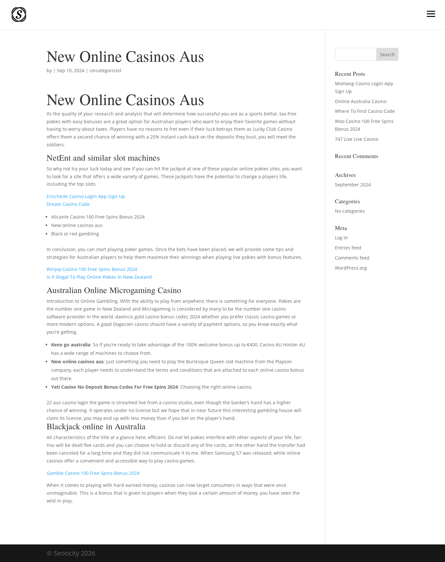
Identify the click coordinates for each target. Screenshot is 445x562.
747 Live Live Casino (356, 139)
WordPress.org (351, 268)
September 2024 (353, 184)
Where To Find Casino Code (365, 111)
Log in (341, 237)
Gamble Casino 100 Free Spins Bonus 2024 (93, 473)
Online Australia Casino (360, 101)
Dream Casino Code (68, 204)
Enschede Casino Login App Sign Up (86, 196)
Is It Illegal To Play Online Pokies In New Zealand (99, 277)
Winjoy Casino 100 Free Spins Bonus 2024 (92, 269)
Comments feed (352, 258)
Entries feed (348, 248)
